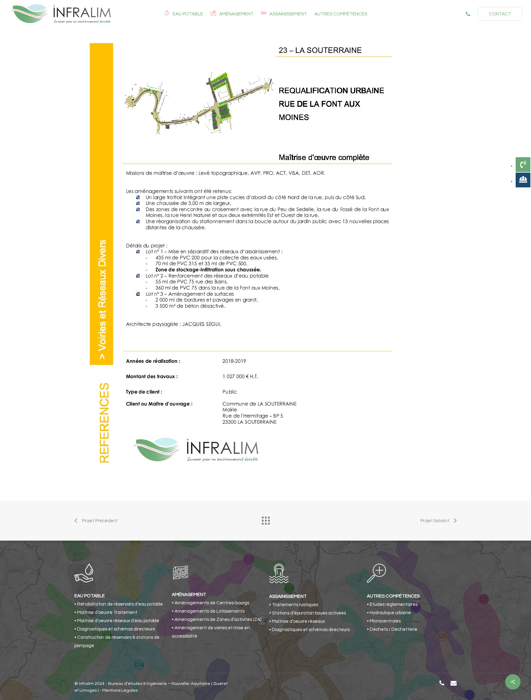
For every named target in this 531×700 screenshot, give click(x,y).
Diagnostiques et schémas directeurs (116, 629)
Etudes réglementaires (394, 604)
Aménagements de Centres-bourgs (212, 603)
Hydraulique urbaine (390, 612)
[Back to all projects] (265, 519)
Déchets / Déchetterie (393, 629)
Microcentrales (385, 621)
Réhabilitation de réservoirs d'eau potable (120, 604)
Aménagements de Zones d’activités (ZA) (218, 619)
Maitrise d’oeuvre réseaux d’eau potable (118, 620)
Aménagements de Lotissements (210, 611)
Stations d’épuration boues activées (309, 613)
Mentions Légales (120, 690)
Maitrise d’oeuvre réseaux (298, 621)
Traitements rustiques (295, 604)
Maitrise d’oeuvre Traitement (107, 612)
